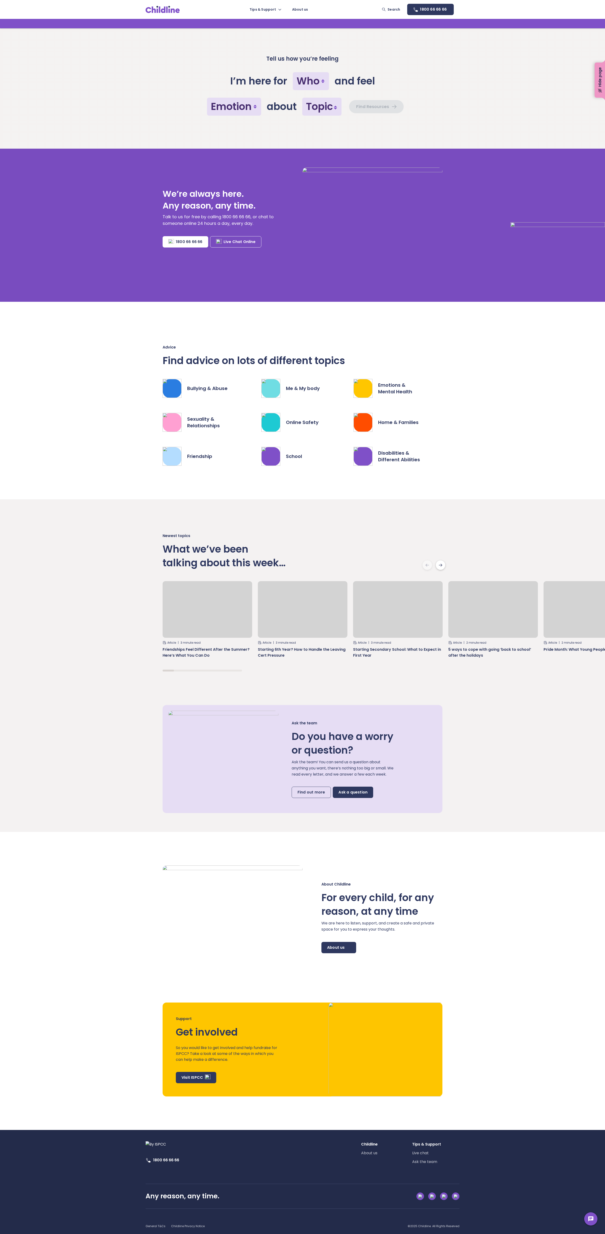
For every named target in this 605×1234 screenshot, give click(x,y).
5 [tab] (213, 671)
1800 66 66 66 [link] (166, 1160)
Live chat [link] (420, 1153)
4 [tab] (202, 671)
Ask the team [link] (424, 1161)
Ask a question (352, 792)
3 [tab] (191, 671)
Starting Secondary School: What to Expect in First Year (397, 652)
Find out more (311, 792)
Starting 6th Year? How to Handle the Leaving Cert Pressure (302, 652)
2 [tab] (179, 671)
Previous (427, 565)
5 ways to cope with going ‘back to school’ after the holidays (489, 652)
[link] (163, 9)
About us (336, 947)
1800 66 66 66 (189, 241)
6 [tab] (225, 671)
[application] (302, 617)
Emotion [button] (231, 106)
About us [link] (369, 1153)
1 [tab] (168, 671)
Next (440, 565)
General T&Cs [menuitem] (155, 1226)
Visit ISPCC (192, 1077)
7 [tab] (236, 671)
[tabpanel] (207, 621)
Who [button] (308, 81)
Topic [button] (319, 106)
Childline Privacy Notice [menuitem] (188, 1226)
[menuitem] (265, 9)
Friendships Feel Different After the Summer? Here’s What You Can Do (206, 652)
